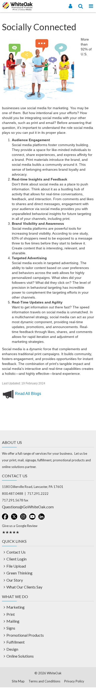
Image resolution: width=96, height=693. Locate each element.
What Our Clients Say (24, 587)
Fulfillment (15, 642)
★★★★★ (10, 532)
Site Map (18, 681)
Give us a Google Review (19, 526)
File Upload (16, 566)
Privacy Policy (74, 681)
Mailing (12, 621)
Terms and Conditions (44, 681)
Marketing (15, 607)
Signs (10, 628)
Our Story (14, 580)
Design (12, 649)
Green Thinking (19, 573)
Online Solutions (20, 656)
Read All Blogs (28, 394)
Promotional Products (25, 635)
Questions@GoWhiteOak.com (28, 506)
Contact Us (16, 552)
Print (10, 614)
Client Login (16, 559)
